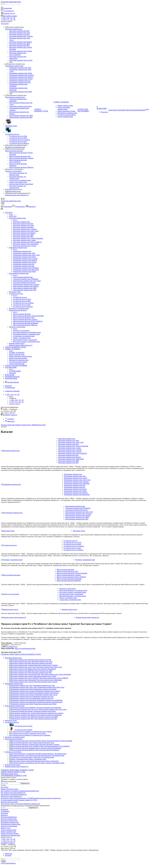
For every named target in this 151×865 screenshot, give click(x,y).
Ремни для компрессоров (68, 598)
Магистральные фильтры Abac (67, 571)
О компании (5, 811)
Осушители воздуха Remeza (73, 550)
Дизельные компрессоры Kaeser (76, 510)
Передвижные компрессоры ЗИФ (77, 517)
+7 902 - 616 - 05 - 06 (8, 18)
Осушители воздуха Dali (72, 548)
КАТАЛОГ (13, 216)
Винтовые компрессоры (21, 222)
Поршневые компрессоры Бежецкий (77, 494)
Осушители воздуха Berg (72, 544)
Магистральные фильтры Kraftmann (69, 579)
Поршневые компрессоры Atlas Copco (77, 480)
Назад (11, 214)
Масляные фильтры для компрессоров (72, 596)
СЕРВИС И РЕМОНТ (17, 352)
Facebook (10, 419)
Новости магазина (9, 781)
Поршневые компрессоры (22, 251)
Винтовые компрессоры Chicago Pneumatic (73, 446)
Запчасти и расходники (21, 330)
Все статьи (4, 787)
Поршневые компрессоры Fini (74, 487)
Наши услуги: (6, 828)
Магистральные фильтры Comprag (69, 575)
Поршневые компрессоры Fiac (74, 485)
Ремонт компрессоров (8, 832)
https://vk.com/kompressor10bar (25, 648)
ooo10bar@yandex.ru (10, 415)
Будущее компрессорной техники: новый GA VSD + (19, 800)
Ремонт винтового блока (9, 789)
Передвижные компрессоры (23, 277)
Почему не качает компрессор (11, 796)
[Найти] (1, 6)
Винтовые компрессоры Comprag (70, 450)
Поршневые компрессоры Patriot (75, 491)
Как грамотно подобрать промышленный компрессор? (20, 791)
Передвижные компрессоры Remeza (78, 515)
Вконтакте (11, 421)
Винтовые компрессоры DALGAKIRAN (72, 453)
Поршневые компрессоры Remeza (76, 493)
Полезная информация (9, 817)
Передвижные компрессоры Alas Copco (79, 512)
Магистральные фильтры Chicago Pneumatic (72, 573)
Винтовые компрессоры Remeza (69, 457)
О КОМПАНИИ (15, 371)
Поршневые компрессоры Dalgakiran (77, 483)
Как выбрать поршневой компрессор (14, 794)
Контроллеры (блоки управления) (71, 594)
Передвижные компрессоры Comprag (78, 513)
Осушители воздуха (20, 297)
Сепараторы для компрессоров (70, 599)
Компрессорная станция (9, 802)
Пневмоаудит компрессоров (10, 835)
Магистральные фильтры (22, 314)
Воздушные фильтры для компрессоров (73, 590)
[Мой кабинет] (2, 209)
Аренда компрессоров (8, 830)
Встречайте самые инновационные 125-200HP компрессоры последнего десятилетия (30, 798)
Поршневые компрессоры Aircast (75, 478)
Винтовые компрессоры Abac (68, 440)
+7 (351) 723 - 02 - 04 (8, 19)
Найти (3, 861)
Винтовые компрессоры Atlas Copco (71, 442)
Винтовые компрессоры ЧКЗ (68, 462)
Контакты (4, 815)
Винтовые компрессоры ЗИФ (68, 461)
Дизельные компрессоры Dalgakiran (77, 508)
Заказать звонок (14, 404)
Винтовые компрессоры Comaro (69, 448)
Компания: (4, 809)
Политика (4, 813)
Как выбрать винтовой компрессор (13, 793)
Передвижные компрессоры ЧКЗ (76, 519)
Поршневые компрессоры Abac (75, 476)
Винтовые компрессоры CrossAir (69, 451)
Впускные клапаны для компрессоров (72, 592)
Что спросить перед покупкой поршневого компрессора (20, 804)
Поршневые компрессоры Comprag (76, 482)
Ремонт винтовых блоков (10, 833)
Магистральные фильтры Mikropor (69, 580)
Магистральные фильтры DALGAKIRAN (71, 577)
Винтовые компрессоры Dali (68, 455)
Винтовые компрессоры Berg (68, 444)
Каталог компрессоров (9, 819)
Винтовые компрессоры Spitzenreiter (71, 459)
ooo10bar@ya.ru (11, 646)
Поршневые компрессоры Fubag (75, 489)
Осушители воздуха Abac (72, 542)
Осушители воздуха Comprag (74, 546)
